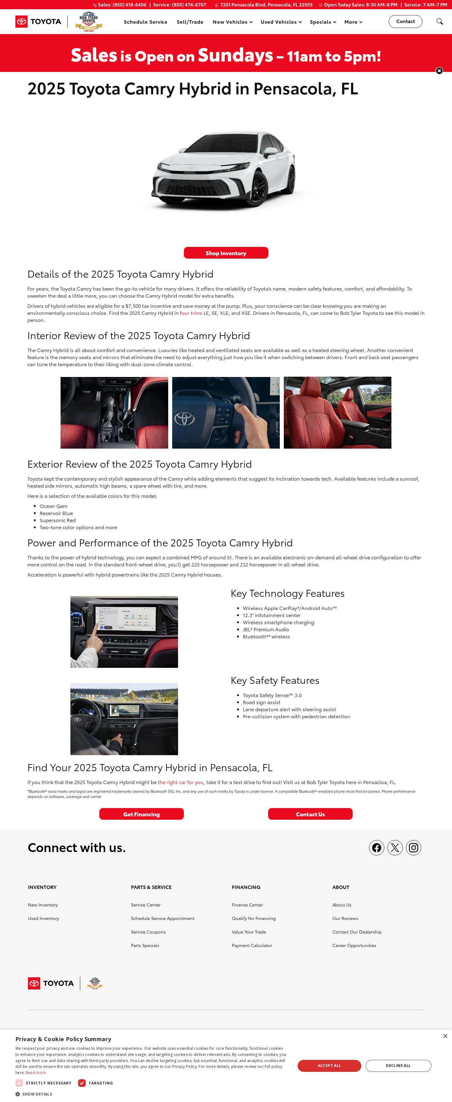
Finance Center (247, 905)
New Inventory (43, 905)
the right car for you (181, 781)
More (351, 22)
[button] (439, 21)
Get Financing (141, 814)
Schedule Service (146, 21)
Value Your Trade (249, 932)
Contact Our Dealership (357, 932)
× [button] (445, 1036)
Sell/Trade (190, 21)
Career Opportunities (354, 945)
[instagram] (413, 847)
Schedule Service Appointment (162, 918)
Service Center (146, 905)
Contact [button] (405, 20)
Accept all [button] (329, 1065)
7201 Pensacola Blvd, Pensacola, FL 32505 (266, 4)
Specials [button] (320, 22)
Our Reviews (345, 918)
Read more (36, 1072)
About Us (341, 905)
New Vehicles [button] (230, 22)
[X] (395, 847)
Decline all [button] (398, 1065)
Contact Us (310, 814)
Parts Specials (145, 945)
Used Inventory (43, 918)
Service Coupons (148, 932)
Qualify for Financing (254, 918)
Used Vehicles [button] (278, 22)
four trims (191, 312)
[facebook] (376, 847)
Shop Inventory (226, 252)
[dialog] (226, 1066)
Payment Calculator (252, 945)
